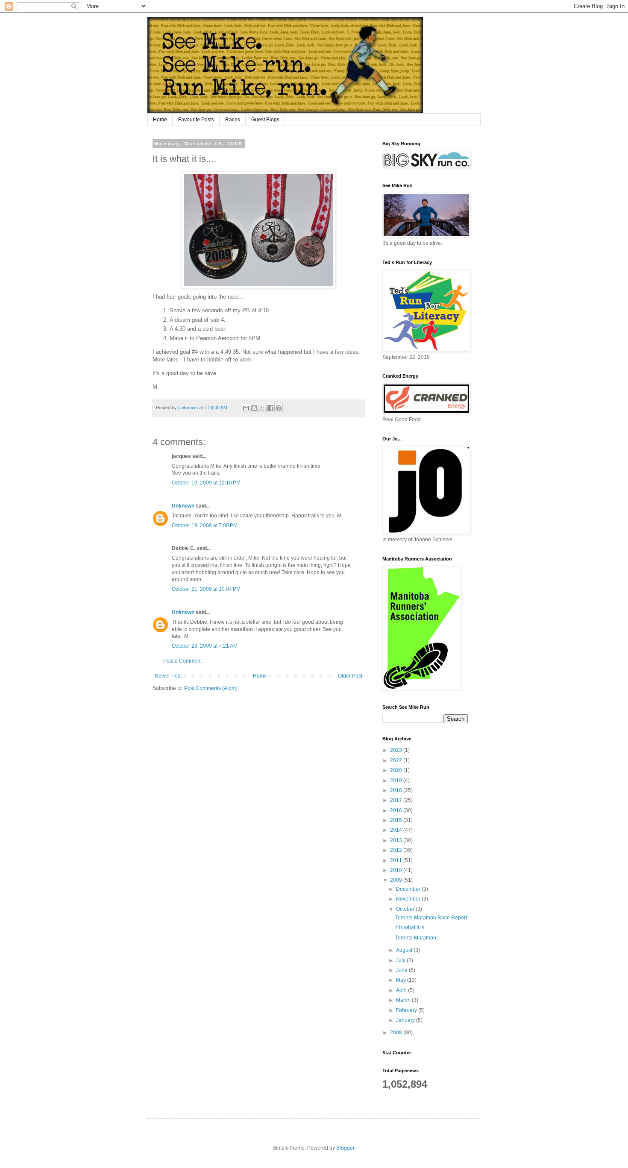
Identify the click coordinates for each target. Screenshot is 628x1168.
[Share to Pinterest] (278, 408)
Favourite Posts (196, 120)
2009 (396, 880)
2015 (396, 820)
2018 (396, 790)
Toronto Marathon (415, 938)
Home (160, 120)
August (405, 950)
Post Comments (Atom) (211, 688)
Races (232, 120)
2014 (396, 830)
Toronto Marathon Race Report (431, 918)
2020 (396, 770)
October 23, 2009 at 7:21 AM (205, 646)
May (401, 980)
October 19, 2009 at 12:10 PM (206, 483)
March (404, 1000)
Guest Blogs (265, 120)
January (406, 1020)
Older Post (350, 676)
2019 (396, 781)
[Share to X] (262, 408)
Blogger (345, 1148)
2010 (396, 870)
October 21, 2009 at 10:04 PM (206, 589)
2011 (396, 860)
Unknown (183, 506)
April (402, 990)
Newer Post (168, 676)
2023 (396, 750)
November (409, 899)
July (401, 960)
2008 (396, 1033)
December (409, 889)
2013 (396, 840)
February (407, 1010)
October (406, 909)
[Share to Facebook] (270, 408)
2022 (396, 760)
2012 (396, 850)
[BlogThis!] (254, 408)
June (402, 970)
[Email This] (246, 408)
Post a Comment (182, 661)
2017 (396, 800)
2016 (396, 810)
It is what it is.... (412, 927)
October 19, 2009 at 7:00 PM (205, 525)
